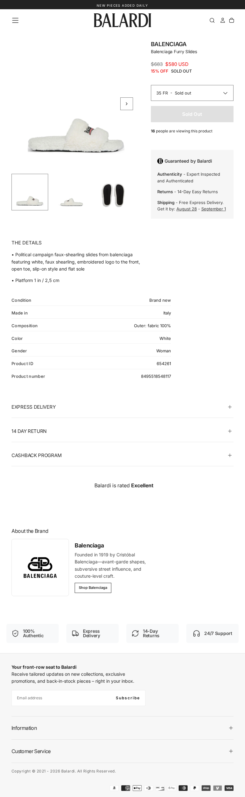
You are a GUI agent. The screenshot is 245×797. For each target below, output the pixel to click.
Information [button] (24, 728)
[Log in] (222, 20)
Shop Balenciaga (93, 587)
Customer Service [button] (31, 751)
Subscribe (128, 697)
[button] (15, 20)
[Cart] (231, 20)
